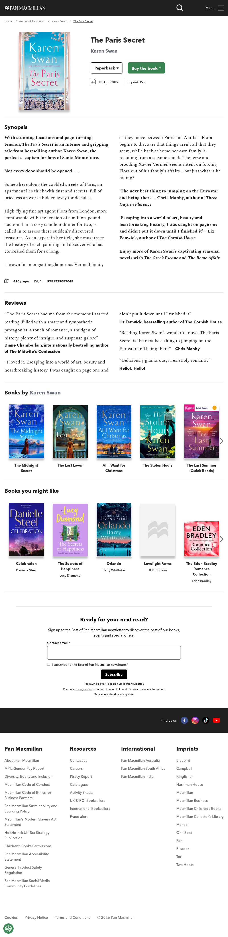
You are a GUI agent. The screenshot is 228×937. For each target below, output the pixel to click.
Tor (178, 856)
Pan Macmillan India (137, 776)
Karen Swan (59, 21)
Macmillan (184, 792)
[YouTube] (216, 720)
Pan (179, 840)
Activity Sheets (81, 792)
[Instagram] (195, 720)
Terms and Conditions (72, 917)
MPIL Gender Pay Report (24, 768)
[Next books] (222, 441)
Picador (182, 848)
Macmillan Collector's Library (200, 816)
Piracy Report (81, 776)
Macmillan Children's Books (198, 808)
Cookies (11, 917)
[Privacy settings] (8, 928)
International (138, 748)
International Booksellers (90, 808)
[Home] (25, 8)
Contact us (78, 760)
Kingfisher (184, 776)
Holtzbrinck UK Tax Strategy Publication (26, 835)
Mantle (181, 824)
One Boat (184, 832)
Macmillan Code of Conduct (27, 784)
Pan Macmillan (23, 748)
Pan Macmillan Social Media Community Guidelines (27, 883)
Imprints (187, 748)
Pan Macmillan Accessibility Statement (26, 856)
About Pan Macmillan (21, 760)
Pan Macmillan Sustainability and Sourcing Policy (30, 808)
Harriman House (189, 784)
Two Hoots (184, 864)
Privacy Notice (36, 917)
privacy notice (83, 689)
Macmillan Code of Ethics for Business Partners (27, 795)
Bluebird (183, 760)
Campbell (184, 768)
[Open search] (179, 8)
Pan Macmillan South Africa (143, 768)
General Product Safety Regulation (23, 870)
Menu (210, 8)
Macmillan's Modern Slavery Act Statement (30, 822)
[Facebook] (184, 720)
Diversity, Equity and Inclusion (28, 776)
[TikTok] (205, 720)
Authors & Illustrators (32, 21)
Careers (76, 768)
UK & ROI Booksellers (87, 800)
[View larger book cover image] (44, 71)
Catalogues (79, 784)
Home (8, 21)
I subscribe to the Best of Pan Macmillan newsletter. (90, 665)
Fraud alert (79, 816)
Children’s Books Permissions (27, 846)
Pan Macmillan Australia (140, 760)
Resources (83, 748)
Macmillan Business (192, 800)
